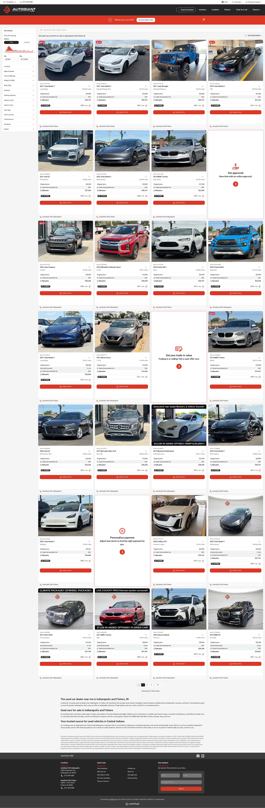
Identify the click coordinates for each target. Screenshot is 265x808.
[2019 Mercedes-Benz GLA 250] (122, 425)
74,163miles (200, 544)
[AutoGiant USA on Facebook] (197, 756)
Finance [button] (227, 10)
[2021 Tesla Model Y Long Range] (65, 60)
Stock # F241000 (45, 83)
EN (226, 2)
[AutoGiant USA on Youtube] (202, 756)
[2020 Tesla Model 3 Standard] (65, 515)
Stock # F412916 (102, 174)
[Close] (203, 19)
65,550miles (87, 179)
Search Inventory (187, 10)
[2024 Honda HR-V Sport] (179, 241)
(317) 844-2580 (69, 776)
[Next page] (162, 685)
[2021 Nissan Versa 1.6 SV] (122, 331)
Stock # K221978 (45, 264)
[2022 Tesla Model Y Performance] (235, 425)
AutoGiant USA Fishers (48, 126)
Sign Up (181, 789)
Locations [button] (215, 10)
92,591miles (87, 360)
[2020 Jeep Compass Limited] (65, 241)
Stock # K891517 (102, 355)
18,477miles (143, 270)
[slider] (4, 52)
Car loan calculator (103, 778)
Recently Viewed (254, 2)
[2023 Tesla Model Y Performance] (235, 515)
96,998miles (257, 544)
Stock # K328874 (158, 448)
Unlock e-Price (66, 112)
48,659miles (143, 454)
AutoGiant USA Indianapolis (49, 217)
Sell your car (101, 772)
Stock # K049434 (45, 448)
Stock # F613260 (45, 539)
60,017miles (200, 454)
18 (158, 685)
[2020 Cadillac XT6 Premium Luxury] (179, 515)
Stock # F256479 (45, 355)
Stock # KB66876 (102, 632)
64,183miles (200, 179)
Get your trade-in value (146, 20)
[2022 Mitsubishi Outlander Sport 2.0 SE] (122, 241)
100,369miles (86, 89)
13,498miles (200, 638)
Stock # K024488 (102, 264)
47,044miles (87, 544)
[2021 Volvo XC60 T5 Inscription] (65, 609)
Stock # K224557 (158, 632)
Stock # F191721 (158, 539)
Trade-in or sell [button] (241, 10)
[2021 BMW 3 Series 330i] (122, 609)
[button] (10, 2)
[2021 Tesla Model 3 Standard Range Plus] (122, 60)
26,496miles (87, 270)
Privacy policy (132, 778)
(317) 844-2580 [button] (28, 2)
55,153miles (143, 89)
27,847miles (143, 638)
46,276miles (200, 89)
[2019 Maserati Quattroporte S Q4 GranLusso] (179, 425)
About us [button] (256, 10)
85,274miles (257, 360)
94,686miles (257, 454)
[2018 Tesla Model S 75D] (235, 60)
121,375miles (256, 270)
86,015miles (257, 638)
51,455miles (143, 360)
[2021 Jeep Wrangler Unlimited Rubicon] (179, 60)
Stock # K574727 (102, 448)
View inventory (102, 768)
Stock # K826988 (45, 632)
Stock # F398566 (215, 448)
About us (131, 772)
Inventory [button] (202, 10)
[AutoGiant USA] (19, 9)
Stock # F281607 (215, 83)
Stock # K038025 (45, 174)
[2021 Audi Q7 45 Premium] (65, 150)
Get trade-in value (103, 775)
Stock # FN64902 (215, 632)
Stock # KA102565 (215, 264)
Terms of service (103, 781)
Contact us (131, 768)
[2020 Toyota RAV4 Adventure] (235, 241)
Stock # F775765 (158, 83)
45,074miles (87, 638)
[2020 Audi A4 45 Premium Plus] (65, 425)
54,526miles (87, 454)
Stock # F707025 (158, 264)
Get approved (132, 775)
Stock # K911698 (158, 174)
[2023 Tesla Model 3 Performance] (122, 150)
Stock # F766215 (215, 539)
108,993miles (256, 89)
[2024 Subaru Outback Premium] (179, 609)
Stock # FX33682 (215, 355)
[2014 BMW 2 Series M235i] (235, 331)
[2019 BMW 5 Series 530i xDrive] (179, 150)
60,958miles (200, 270)
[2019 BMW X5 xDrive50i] (235, 609)
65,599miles (143, 179)
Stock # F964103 (102, 83)
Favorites (237, 2)
